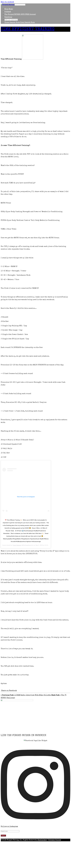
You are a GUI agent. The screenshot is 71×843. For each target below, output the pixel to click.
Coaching (8, 17)
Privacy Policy (54, 840)
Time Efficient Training (27, 29)
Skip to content (7, 2)
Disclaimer (42, 840)
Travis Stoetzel (16, 545)
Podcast (7, 12)
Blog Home (8, 9)
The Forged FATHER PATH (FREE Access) (20, 14)
